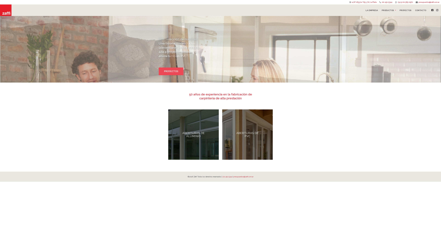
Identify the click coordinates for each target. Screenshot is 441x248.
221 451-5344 (387, 2)
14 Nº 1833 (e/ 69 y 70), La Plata (364, 2)
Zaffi (5, 10)
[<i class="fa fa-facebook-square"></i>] (432, 10)
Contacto (420, 10)
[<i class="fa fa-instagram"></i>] (438, 10)
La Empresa (372, 10)
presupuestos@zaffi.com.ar (429, 2)
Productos (388, 10)
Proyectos (405, 10)
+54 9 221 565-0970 (405, 2)
